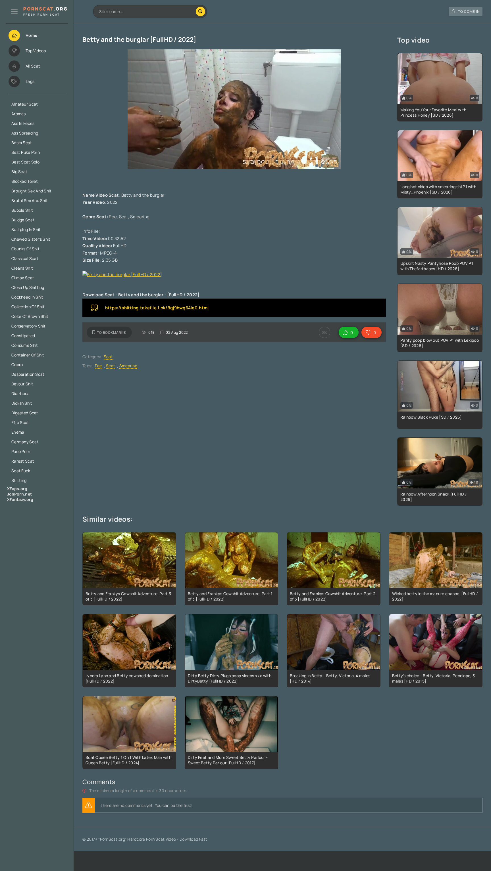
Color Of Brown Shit (29, 316)
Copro (17, 364)
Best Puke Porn (25, 152)
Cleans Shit (22, 268)
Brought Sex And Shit (31, 191)
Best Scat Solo (25, 162)
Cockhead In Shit (27, 297)
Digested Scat (24, 412)
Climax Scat (22, 277)
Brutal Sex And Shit (29, 200)
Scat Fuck (20, 470)
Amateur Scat (24, 104)
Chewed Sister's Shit (31, 239)
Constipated (23, 335)
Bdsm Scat (21, 142)
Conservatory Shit (28, 326)
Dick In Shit (21, 403)
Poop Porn (20, 451)
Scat (108, 356)
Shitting (18, 480)
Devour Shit (22, 384)
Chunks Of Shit (25, 248)
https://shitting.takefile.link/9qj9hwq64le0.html (157, 308)
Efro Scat (20, 422)
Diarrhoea (20, 393)
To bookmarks (111, 332)
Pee (98, 365)
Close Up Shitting (27, 287)
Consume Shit (24, 345)
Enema (17, 432)
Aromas (18, 113)
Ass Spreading (24, 133)
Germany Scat (24, 441)
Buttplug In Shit (26, 229)
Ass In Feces (22, 123)
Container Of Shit (27, 355)
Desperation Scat (27, 374)
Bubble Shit (22, 210)
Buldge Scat (22, 220)
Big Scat (19, 171)
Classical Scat (24, 258)
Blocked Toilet (24, 181)
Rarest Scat (22, 461)
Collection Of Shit (28, 306)
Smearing (128, 365)
